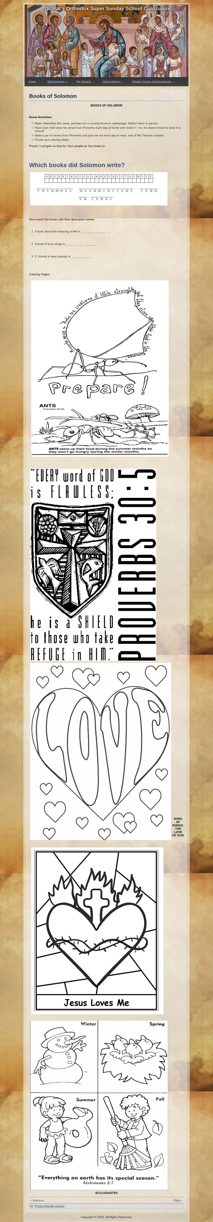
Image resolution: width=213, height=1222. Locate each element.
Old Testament (56, 81)
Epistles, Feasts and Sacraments (152, 81)
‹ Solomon (37, 1200)
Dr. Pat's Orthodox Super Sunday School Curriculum (107, 8)
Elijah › (177, 1200)
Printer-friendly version (49, 1206)
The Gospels (84, 81)
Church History (112, 81)
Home (32, 81)
